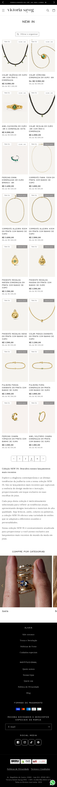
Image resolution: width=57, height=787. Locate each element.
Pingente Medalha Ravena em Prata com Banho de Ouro (40, 282)
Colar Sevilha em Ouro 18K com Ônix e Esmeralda (41, 128)
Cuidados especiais (28, 652)
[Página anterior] (14, 459)
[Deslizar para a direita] (54, 585)
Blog (28, 693)
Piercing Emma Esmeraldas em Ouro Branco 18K (13, 179)
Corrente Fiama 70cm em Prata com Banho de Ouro (41, 179)
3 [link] (31, 458)
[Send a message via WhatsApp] (52, 782)
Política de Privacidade (28, 687)
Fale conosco (28, 634)
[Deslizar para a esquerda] (2, 585)
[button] (3, 10)
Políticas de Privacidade (18, 769)
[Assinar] (49, 727)
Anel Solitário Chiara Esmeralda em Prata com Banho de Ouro (40, 438)
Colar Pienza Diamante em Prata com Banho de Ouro (41, 336)
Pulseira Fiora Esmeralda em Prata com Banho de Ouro (39, 387)
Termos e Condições (40, 769)
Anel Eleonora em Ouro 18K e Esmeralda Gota (14, 127)
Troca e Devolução (28, 640)
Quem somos (29, 669)
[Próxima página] (43, 459)
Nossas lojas (28, 675)
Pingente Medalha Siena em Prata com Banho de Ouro (14, 336)
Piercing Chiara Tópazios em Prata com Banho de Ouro (14, 438)
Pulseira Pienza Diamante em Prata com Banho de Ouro (14, 387)
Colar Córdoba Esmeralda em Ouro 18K (41, 76)
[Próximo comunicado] (54, 2)
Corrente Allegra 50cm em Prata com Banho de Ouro (14, 231)
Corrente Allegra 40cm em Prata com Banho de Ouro (41, 231)
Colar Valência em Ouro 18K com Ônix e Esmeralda (14, 77)
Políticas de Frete (28, 646)
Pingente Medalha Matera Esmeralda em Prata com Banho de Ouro (13, 284)
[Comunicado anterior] (3, 2)
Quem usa (28, 681)
